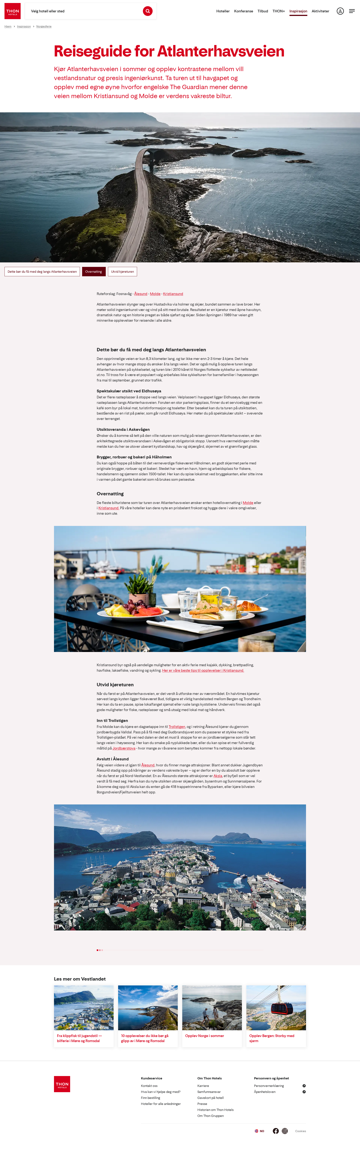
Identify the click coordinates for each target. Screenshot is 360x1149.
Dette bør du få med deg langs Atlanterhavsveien (42, 271)
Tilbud (263, 11)
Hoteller (223, 11)
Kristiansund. (108, 508)
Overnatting (94, 271)
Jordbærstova (123, 748)
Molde (155, 294)
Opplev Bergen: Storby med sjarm (271, 1038)
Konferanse (243, 11)
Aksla (218, 776)
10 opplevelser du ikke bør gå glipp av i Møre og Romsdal (144, 1038)
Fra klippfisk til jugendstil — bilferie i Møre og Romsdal (79, 1038)
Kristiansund (173, 294)
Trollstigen (177, 727)
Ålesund (140, 294)
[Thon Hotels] (12, 11)
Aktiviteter (320, 11)
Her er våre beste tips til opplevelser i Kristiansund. (203, 670)
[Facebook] (276, 1131)
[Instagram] (285, 1131)
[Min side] (340, 11)
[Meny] (352, 11)
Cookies (300, 1131)
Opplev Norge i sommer (204, 1036)
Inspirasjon (298, 11)
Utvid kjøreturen (122, 271)
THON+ (279, 11)
